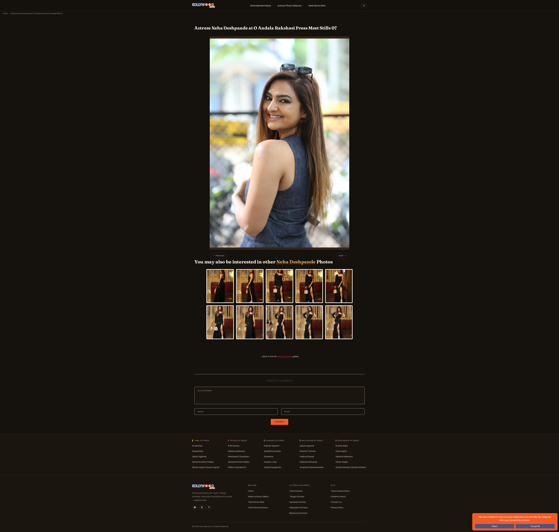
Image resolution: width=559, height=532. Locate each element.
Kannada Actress (297, 502)
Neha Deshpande (295, 262)
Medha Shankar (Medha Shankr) (351, 467)
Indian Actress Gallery (258, 496)
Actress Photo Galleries (289, 5)
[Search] (364, 5)
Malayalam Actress (298, 507)
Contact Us (336, 502)
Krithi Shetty (233, 445)
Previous (219, 255)
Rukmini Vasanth (271, 445)
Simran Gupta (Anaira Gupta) (206, 467)
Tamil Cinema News (340, 491)
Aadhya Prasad (307, 456)
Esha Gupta (341, 451)
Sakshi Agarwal (199, 456)
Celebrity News (338, 496)
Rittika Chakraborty (237, 467)
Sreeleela (268, 456)
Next (341, 255)
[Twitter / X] (201, 507)
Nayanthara (197, 451)
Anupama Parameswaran (311, 467)
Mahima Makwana (236, 451)
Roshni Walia (342, 445)
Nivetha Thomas (308, 451)
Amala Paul (197, 445)
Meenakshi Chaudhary (238, 456)
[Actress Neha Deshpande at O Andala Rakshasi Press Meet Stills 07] (279, 143)
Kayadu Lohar (270, 461)
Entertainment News (260, 5)
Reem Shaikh (342, 461)
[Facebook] (194, 507)
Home (5, 13)
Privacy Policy (337, 507)
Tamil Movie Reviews (258, 507)
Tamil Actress (296, 491)
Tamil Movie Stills (317, 5)
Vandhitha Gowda (272, 451)
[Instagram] (208, 507)
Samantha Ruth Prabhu (203, 461)
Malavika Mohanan (308, 461)
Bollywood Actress (298, 513)
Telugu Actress (296, 496)
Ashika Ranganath (272, 467)
